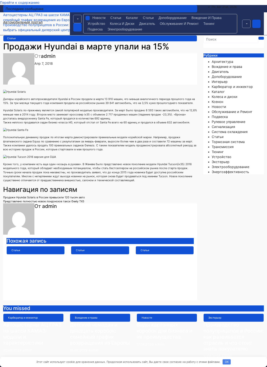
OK (227, 361)
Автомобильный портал (23, 22)
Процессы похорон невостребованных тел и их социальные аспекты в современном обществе (164, 272)
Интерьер (220, 82)
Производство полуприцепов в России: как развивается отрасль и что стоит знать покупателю (233, 337)
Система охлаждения (230, 132)
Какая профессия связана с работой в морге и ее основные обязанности (97, 266)
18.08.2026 (79, 350)
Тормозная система (228, 142)
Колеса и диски (122, 24)
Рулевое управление (228, 122)
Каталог (132, 18)
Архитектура (222, 61)
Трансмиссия (223, 147)
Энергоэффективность (230, 172)
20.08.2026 (13, 350)
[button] (77, 19)
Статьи (115, 18)
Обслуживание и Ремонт (179, 24)
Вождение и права (206, 18)
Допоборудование (173, 18)
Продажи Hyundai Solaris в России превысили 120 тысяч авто (44, 197)
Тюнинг (209, 24)
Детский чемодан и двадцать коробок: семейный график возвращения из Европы (100, 334)
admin (48, 56)
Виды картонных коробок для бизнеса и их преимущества (164, 331)
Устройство (96, 24)
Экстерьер (220, 162)
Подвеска (95, 29)
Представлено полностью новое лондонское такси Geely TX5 (43, 201)
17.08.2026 (146, 344)
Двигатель (147, 24)
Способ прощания (28, 257)
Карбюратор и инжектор (232, 87)
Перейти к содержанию (19, 2)
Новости (99, 18)
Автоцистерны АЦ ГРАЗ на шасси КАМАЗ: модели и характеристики (32, 334)
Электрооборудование (124, 29)
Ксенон (217, 102)
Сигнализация (223, 127)
